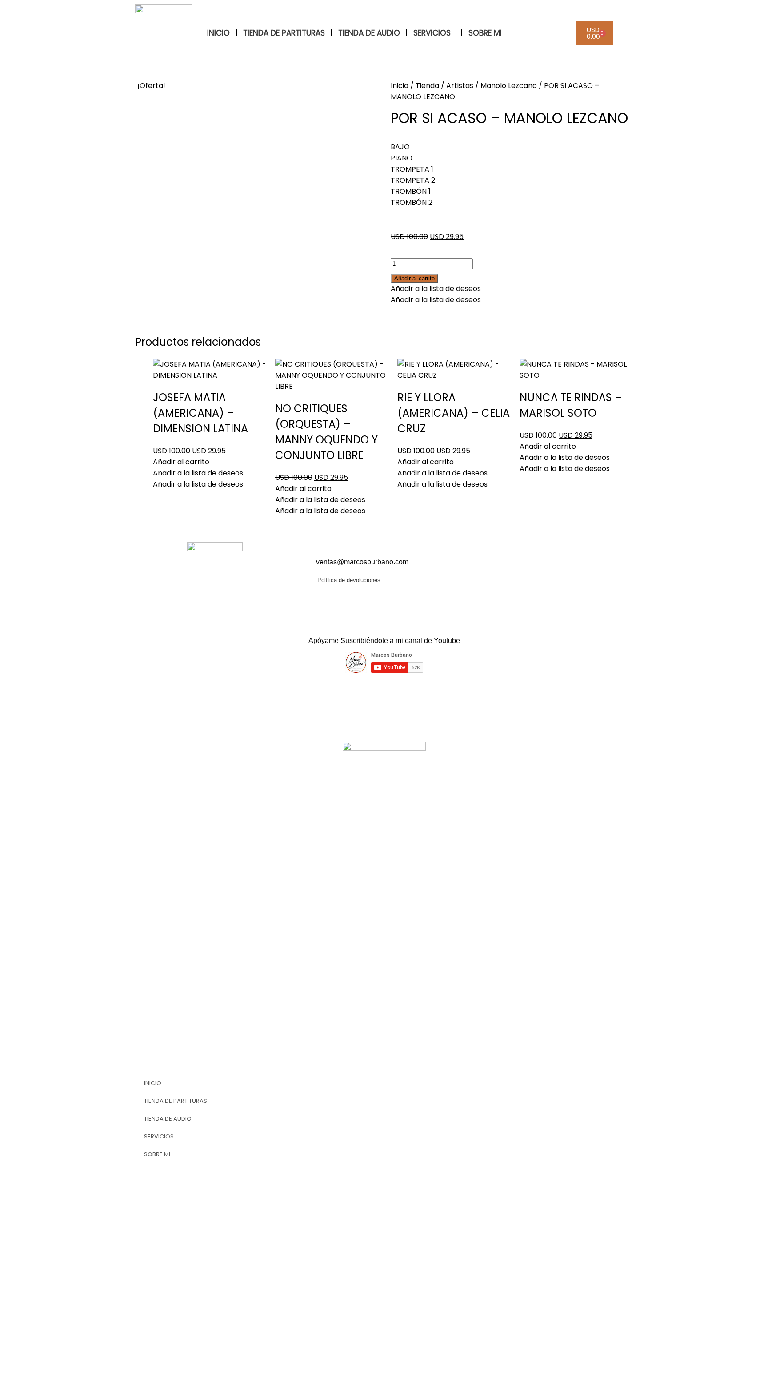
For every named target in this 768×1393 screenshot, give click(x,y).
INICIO (218, 33)
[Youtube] (515, 568)
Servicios (432, 33)
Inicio (399, 85)
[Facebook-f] (491, 568)
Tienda (427, 85)
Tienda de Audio (369, 33)
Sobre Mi (485, 33)
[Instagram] (539, 568)
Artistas (459, 85)
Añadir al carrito (414, 278)
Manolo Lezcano (508, 85)
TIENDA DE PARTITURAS (284, 33)
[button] (436, 288)
